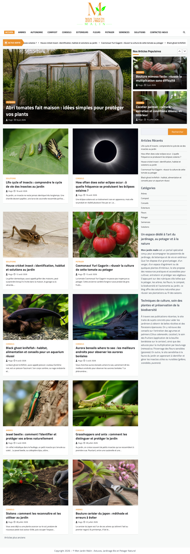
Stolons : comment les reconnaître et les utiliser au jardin (33, 515)
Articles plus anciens (14, 537)
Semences (124, 32)
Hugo (10, 120)
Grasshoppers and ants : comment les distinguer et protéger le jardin (101, 436)
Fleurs (96, 32)
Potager (109, 32)
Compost (52, 32)
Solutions (139, 32)
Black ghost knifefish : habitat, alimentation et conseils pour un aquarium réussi (141, 43)
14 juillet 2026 (152, 85)
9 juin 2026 (21, 120)
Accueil (9, 32)
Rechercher (177, 132)
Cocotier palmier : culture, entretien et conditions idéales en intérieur (159, 76)
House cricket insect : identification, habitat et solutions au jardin (35, 267)
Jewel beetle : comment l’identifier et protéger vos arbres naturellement (31, 436)
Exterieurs (82, 32)
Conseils (66, 32)
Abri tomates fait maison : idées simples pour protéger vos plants (65, 111)
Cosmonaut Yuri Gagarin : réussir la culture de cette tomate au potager (72, 43)
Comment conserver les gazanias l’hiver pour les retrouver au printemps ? (158, 110)
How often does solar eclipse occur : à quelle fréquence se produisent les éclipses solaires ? (105, 186)
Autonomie (37, 32)
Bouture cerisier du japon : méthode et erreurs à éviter (102, 515)
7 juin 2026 (151, 119)
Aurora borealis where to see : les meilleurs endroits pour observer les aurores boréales (105, 351)
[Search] (184, 32)
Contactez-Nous (159, 32)
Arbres (22, 32)
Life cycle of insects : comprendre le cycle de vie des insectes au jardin (34, 184)
